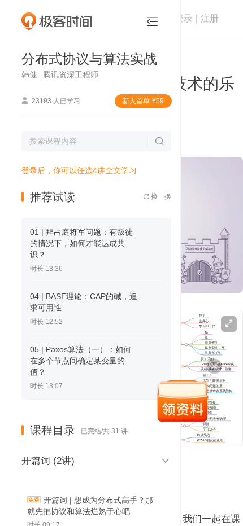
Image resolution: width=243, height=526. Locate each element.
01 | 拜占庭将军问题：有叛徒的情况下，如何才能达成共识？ (81, 243)
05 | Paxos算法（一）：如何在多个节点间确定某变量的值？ (80, 360)
